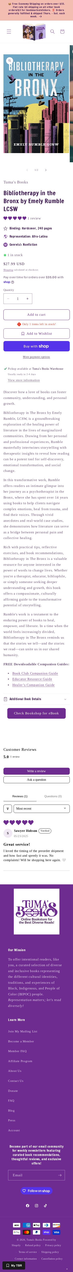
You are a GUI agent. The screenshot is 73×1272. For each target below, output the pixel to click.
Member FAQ (17, 1051)
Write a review (36, 771)
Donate (13, 1090)
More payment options (36, 356)
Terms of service (28, 1252)
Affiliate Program (20, 1061)
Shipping (8, 270)
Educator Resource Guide (32, 679)
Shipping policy (50, 1252)
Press (11, 1120)
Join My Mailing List (22, 1031)
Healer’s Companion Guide (33, 685)
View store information (24, 380)
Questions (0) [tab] (53, 796)
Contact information (26, 1258)
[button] (9, 31)
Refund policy (33, 1245)
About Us (14, 1070)
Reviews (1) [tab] (20, 796)
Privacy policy (53, 1245)
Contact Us (16, 1080)
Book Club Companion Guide (35, 673)
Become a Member (21, 1041)
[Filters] (7, 809)
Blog (11, 1110)
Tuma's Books (34, 1239)
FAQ (11, 1100)
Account (14, 1130)
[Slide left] (27, 170)
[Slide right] (45, 170)
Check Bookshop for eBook (36, 713)
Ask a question (36, 779)
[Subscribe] (60, 1175)
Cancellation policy (52, 1258)
